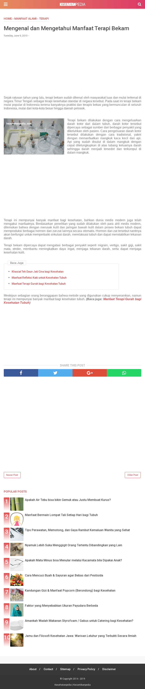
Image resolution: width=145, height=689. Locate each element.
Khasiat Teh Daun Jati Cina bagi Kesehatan (38, 271)
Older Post (132, 475)
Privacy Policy (86, 669)
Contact (48, 669)
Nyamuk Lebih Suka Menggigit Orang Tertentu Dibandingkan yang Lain (73, 545)
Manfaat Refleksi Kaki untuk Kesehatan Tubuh (39, 277)
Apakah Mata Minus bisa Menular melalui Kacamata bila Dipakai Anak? (73, 560)
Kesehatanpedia (63, 685)
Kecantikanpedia (82, 685)
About (32, 669)
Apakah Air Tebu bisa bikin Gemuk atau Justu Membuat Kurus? (68, 500)
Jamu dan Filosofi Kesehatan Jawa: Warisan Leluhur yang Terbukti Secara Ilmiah (80, 636)
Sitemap (65, 669)
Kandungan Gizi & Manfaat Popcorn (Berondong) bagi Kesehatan (70, 590)
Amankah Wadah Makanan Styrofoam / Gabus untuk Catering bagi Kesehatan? (79, 621)
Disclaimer (109, 669)
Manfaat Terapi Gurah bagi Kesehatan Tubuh (39, 283)
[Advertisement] (72, 68)
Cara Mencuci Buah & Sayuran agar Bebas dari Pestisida (64, 575)
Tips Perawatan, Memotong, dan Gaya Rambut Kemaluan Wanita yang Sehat (77, 530)
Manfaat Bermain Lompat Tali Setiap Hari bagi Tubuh (61, 515)
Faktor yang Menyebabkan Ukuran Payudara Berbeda (61, 605)
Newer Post (12, 475)
